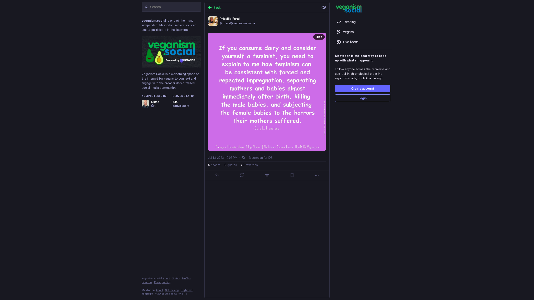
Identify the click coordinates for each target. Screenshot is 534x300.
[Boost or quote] (241, 175)
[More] (316, 175)
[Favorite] (267, 175)
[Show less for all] (323, 7)
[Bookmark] (292, 175)
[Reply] (217, 175)
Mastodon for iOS (261, 157)
